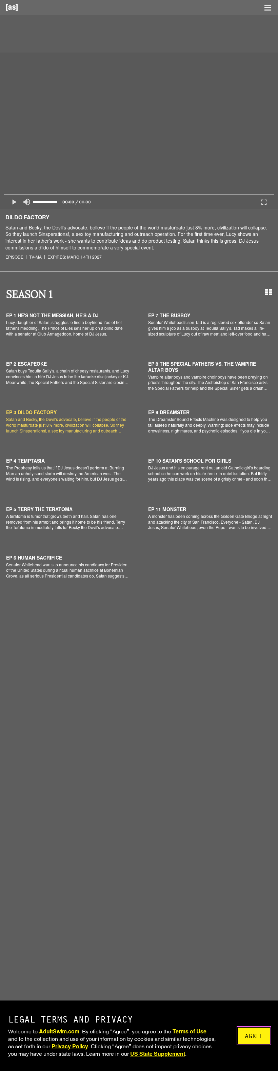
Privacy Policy (70, 1046)
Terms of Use (189, 1031)
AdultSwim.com (59, 1031)
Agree (254, 1035)
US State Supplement (157, 1053)
